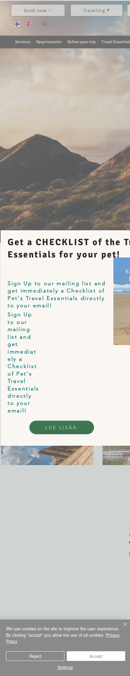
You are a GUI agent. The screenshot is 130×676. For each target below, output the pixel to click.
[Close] (121, 628)
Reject (35, 656)
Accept (95, 656)
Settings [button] (65, 667)
